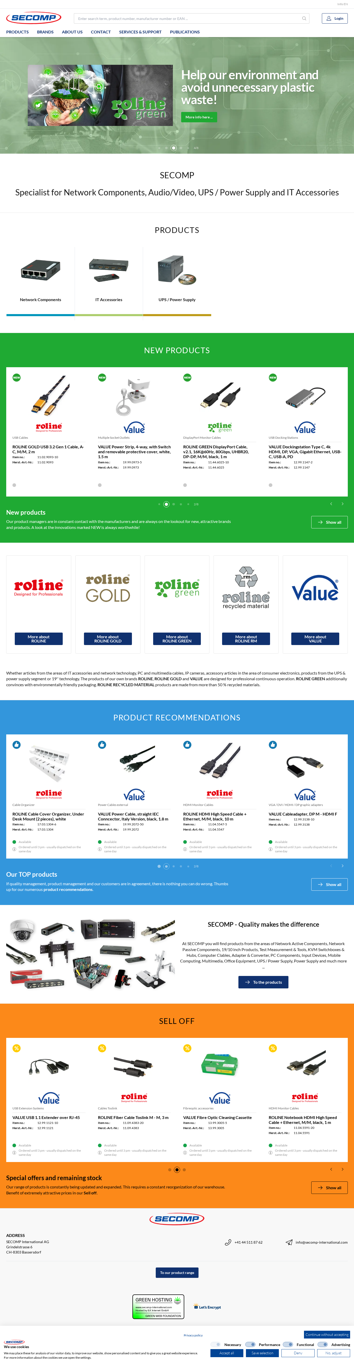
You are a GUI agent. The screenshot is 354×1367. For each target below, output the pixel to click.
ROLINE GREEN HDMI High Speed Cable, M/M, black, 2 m (43, 816)
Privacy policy (193, 1335)
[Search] (304, 18)
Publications (185, 31)
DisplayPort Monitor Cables (202, 438)
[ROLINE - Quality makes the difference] (38, 588)
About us (72, 31)
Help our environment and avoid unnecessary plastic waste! (249, 87)
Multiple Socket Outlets (114, 438)
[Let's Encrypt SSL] (207, 1306)
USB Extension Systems (28, 1108)
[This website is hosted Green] (158, 1306)
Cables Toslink (107, 1108)
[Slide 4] (173, 148)
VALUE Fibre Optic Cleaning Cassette (217, 1117)
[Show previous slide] (331, 504)
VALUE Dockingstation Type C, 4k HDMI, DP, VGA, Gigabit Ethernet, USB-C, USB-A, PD (305, 451)
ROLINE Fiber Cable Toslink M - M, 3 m (133, 1117)
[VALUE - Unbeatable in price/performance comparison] (315, 588)
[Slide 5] (181, 148)
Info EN (342, 4)
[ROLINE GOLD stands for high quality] (108, 588)
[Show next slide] (342, 504)
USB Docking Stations (283, 438)
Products (17, 31)
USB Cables (20, 438)
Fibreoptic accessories (198, 1108)
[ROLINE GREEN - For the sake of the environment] (177, 588)
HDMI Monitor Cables (27, 805)
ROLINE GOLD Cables (284, 805)
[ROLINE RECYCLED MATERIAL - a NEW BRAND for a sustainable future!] (246, 588)
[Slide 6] (188, 148)
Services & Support (140, 31)
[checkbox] (215, 1344)
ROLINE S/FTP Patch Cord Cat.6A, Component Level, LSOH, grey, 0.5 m (131, 816)
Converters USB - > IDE (199, 805)
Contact (101, 31)
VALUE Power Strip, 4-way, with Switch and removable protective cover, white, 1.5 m (134, 451)
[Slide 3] (166, 148)
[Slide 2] (159, 148)
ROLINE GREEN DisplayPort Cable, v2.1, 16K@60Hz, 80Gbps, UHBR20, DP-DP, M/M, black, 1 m (216, 451)
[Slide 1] (159, 504)
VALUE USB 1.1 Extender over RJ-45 (46, 1117)
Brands (45, 31)
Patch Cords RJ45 (110, 805)
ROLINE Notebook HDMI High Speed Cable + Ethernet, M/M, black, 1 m (303, 1120)
